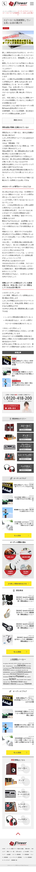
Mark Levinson (6, 674)
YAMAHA (28, 684)
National (26, 674)
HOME (3, 848)
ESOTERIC (28, 666)
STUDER (21, 679)
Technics (14, 682)
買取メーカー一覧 (10, 851)
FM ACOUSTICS (18, 668)
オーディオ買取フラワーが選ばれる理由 (15, 848)
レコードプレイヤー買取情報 (16, 857)
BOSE (15, 666)
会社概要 (8, 854)
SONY (12, 679)
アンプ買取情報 (25, 854)
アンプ (14, 358)
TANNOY (29, 679)
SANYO (29, 676)
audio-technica (25, 663)
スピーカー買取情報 (16, 854)
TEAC (9, 682)
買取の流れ (27, 848)
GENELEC (12, 670)
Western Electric (10, 684)
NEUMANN (5, 676)
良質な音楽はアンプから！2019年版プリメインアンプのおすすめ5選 (22, 362)
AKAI (10, 663)
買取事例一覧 (14, 860)
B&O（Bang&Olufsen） (8, 666)
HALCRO (24, 670)
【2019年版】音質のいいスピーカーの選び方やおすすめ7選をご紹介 (23, 374)
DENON (21, 665)
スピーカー (6, 28)
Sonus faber (6, 679)
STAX (17, 679)
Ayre (30, 663)
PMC (26, 676)
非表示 (20, 120)
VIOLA (25, 682)
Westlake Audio (20, 684)
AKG (12, 663)
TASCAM (5, 682)
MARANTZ (28, 672)
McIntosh (13, 674)
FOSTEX (6, 670)
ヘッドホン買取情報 (27, 857)
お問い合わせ (18, 851)
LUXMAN (19, 672)
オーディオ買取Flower (15, 865)
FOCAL (28, 668)
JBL (27, 670)
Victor (20, 682)
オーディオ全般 (16, 381)
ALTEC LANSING (18, 663)
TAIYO (25, 679)
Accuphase (5, 663)
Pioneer (20, 676)
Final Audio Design (7, 668)
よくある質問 (26, 851)
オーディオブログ (6, 860)
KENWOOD (6, 672)
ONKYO (12, 677)
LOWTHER (12, 672)
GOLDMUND (18, 670)
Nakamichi (20, 674)
